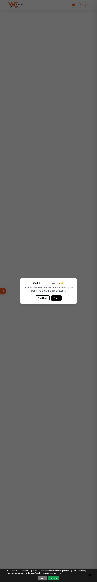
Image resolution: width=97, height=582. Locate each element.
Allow (56, 298)
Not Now (42, 298)
